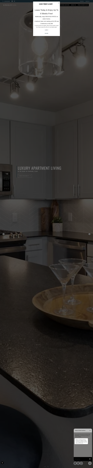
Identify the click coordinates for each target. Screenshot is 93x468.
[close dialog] (59, 3)
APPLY (46, 30)
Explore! (46, 33)
